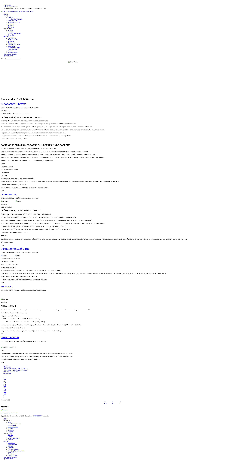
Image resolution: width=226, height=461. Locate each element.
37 (5, 381)
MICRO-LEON (37, 416)
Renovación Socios (10, 54)
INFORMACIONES (10, 337)
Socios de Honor (13, 52)
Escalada (11, 24)
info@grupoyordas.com (10, 7)
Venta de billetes (13, 40)
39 (5, 384)
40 (5, 386)
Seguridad (11, 35)
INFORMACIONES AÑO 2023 (15, 249)
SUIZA (6, 365)
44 (5, 392)
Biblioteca (11, 41)
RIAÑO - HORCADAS (11, 371)
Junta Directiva (12, 49)
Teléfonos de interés (14, 44)
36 (5, 379)
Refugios (10, 30)
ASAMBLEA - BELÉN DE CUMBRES (15, 370)
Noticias (10, 17)
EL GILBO (7, 373)
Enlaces (10, 32)
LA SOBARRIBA (9, 194)
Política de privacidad (12, 413)
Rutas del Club (12, 20)
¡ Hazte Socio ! (8, 55)
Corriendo (11, 27)
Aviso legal (4, 413)
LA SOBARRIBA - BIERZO (13, 104)
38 (5, 382)
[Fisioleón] (4, 410)
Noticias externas (16, 19)
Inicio (6, 14)
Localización (12, 38)
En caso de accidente (14, 33)
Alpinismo (11, 25)
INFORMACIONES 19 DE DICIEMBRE (16, 368)
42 (5, 389)
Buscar (3, 59)
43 (5, 390)
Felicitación (7, 367)
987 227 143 (7, 5)
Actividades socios (14, 22)
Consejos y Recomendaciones (14, 47)
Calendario (11, 43)
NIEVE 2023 (6, 286)
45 (5, 394)
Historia (10, 51)
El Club (6, 36)
